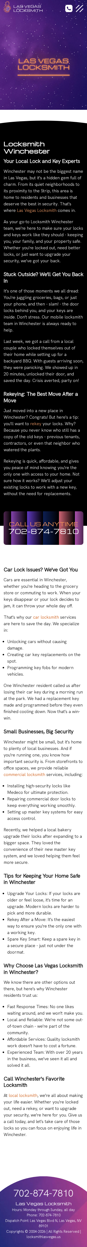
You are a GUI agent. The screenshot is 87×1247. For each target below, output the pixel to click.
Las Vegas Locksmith (37, 210)
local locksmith (23, 1095)
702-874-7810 (43, 531)
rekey (35, 423)
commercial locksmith (24, 774)
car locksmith (46, 617)
